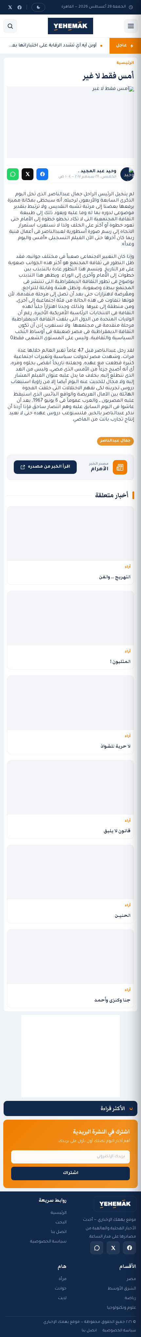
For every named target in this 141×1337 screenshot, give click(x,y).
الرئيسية (125, 63)
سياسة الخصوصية (48, 1242)
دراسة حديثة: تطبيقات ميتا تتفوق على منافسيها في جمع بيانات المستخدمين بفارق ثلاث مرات (51, 52)
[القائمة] (131, 26)
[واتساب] (13, 174)
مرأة (63, 1279)
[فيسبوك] (19, 7)
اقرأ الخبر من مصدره (49, 467)
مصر (131, 1279)
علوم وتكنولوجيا (121, 1308)
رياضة (130, 1298)
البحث (61, 1222)
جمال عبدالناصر (115, 441)
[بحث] (10, 26)
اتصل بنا (59, 1232)
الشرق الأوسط (122, 1289)
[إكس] (10, 7)
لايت (62, 1298)
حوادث (61, 1289)
